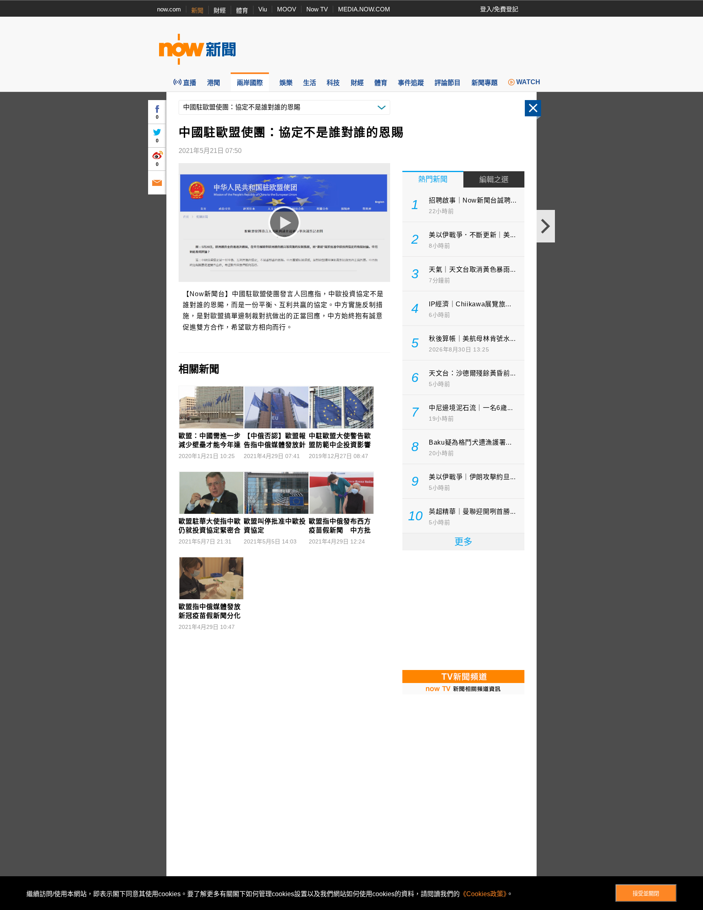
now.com (169, 9)
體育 (242, 10)
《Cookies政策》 (483, 893)
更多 (463, 542)
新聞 (197, 10)
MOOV (286, 9)
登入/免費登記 (499, 9)
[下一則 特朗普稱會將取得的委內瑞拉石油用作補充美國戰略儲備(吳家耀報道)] (546, 226)
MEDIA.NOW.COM (364, 9)
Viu (262, 9)
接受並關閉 (646, 893)
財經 (220, 10)
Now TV (317, 9)
